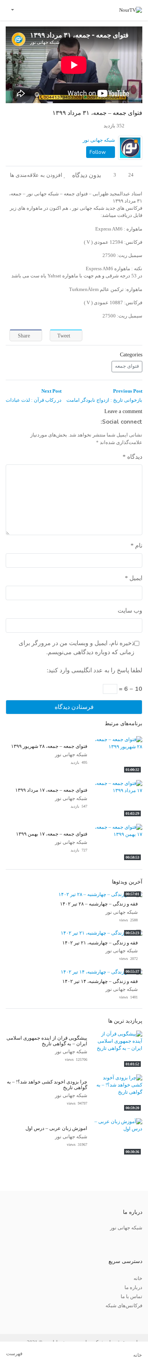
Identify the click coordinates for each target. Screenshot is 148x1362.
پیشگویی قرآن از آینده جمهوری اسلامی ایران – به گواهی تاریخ (46, 1040)
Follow (98, 152)
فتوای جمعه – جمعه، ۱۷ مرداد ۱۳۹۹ (51, 790)
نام (136, 545)
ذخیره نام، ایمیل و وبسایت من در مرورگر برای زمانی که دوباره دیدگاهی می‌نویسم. (76, 647)
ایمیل (133, 578)
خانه (138, 1278)
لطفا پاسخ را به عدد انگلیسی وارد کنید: (94, 670)
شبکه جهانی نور (99, 140)
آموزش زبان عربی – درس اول (56, 1128)
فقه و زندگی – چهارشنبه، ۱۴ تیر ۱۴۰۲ (100, 981)
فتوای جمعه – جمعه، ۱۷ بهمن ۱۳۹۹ (51, 834)
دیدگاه (132, 456)
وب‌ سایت (130, 610)
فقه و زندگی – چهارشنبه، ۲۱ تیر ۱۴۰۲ (100, 943)
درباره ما (133, 1287)
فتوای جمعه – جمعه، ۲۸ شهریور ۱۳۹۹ (49, 746)
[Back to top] (21, 1318)
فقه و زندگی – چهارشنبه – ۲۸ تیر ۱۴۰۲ (99, 904)
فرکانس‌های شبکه (123, 1305)
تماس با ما (131, 1296)
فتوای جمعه (127, 366)
